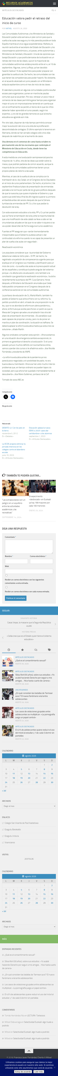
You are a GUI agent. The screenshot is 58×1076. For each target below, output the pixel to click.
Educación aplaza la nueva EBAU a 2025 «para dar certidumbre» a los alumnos (40, 431)
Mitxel (9, 28)
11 (14, 773)
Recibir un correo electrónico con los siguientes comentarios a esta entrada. (24, 581)
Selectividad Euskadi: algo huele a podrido (31, 1032)
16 (52, 773)
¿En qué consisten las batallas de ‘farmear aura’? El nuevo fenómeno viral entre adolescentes (34, 696)
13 (29, 773)
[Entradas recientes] (9, 650)
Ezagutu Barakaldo (13, 829)
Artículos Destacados (13, 10)
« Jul (4, 790)
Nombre (9, 556)
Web (7, 566)
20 (29, 778)
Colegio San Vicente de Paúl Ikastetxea (21, 823)
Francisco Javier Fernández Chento (29, 1057)
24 (6, 782)
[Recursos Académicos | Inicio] (23, 3)
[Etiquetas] (49, 650)
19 (21, 778)
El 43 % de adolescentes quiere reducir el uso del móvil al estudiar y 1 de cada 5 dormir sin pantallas (34, 733)
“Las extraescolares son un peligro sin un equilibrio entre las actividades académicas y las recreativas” (13, 506)
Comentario (10, 537)
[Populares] (22, 650)
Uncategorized (21, 690)
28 (36, 782)
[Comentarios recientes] (36, 650)
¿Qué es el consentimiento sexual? (30, 660)
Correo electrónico (38, 556)
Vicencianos (10, 842)
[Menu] (54, 3)
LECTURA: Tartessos (36, 1015)
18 (14, 778)
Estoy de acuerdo (23, 1071)
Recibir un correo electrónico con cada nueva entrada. (27, 591)
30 (52, 782)
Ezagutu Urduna (12, 836)
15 (44, 773)
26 (21, 782)
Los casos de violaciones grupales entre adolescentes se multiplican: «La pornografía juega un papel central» (35, 714)
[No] (54, 1067)
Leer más (38, 1071)
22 (44, 778)
